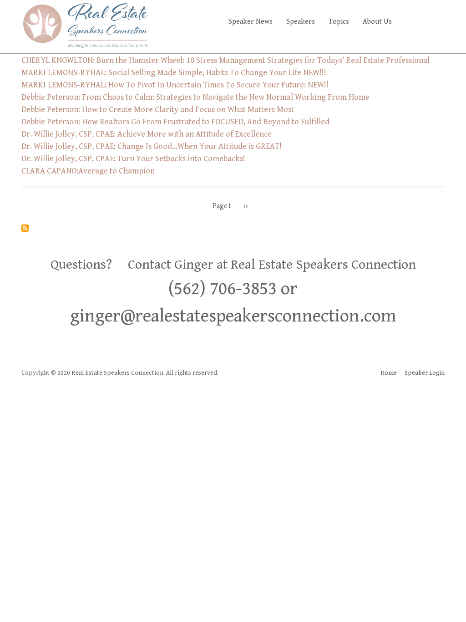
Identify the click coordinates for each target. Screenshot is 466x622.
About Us (377, 21)
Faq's (429, 21)
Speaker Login (425, 373)
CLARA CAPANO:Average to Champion (88, 171)
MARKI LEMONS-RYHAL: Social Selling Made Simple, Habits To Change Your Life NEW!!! (173, 72)
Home (388, 373)
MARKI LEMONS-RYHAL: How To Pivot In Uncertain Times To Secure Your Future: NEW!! (175, 85)
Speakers (300, 21)
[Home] (85, 25)
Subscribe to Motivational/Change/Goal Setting (25, 228)
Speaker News (250, 21)
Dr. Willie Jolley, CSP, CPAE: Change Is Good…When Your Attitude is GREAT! (151, 146)
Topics (339, 21)
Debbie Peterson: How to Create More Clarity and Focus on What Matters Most (157, 109)
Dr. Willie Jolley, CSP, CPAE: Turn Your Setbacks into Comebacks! (133, 158)
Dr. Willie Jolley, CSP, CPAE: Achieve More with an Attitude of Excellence (146, 134)
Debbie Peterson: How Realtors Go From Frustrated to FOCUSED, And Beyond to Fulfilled (175, 122)
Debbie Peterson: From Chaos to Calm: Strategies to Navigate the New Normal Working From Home (195, 97)
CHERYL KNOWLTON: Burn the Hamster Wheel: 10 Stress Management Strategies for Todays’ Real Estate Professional (225, 60)
